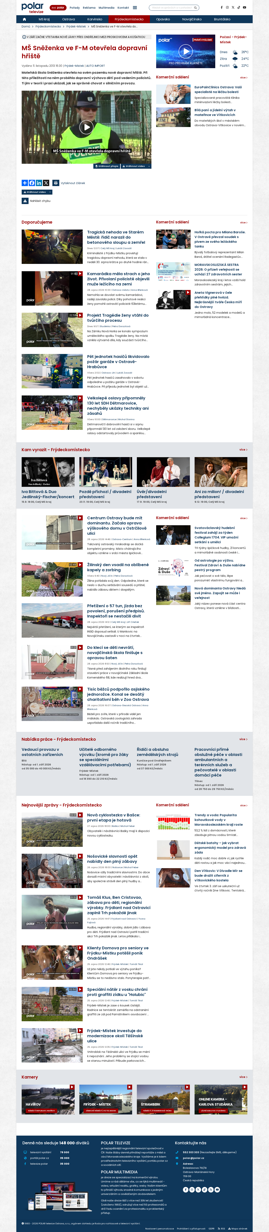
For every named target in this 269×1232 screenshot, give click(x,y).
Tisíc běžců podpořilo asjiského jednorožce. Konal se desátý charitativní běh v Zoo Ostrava (118, 694)
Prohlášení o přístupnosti (191, 1228)
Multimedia (106, 8)
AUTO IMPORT (95, 66)
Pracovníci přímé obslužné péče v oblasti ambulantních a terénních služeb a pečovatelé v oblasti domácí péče (218, 762)
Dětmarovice (109, 419)
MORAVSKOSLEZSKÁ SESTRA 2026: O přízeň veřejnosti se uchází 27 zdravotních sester (218, 270)
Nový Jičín (107, 575)
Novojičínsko (191, 19)
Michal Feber (128, 826)
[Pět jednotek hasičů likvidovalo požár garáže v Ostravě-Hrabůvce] (52, 371)
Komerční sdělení (172, 77)
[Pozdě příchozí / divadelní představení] (105, 472)
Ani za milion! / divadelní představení (219, 494)
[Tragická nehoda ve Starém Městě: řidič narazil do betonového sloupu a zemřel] (52, 247)
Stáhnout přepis (108, 166)
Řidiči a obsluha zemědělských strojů (157, 752)
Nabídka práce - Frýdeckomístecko (59, 739)
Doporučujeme (37, 222)
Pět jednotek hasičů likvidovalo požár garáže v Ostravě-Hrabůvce (118, 362)
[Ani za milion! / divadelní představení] (221, 472)
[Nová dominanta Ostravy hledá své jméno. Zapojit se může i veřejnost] (173, 595)
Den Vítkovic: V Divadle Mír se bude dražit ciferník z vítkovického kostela (218, 876)
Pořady (75, 8)
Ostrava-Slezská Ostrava (126, 705)
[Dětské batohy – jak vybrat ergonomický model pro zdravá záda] (173, 850)
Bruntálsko (222, 19)
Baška (115, 826)
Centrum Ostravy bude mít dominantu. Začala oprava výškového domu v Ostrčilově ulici (117, 525)
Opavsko (163, 19)
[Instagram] (227, 7)
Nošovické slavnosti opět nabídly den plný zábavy (112, 859)
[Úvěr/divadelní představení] (163, 472)
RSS (223, 1228)
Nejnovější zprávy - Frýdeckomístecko (62, 805)
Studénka (105, 326)
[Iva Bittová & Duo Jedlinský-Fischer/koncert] (48, 472)
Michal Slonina (126, 419)
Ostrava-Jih (108, 372)
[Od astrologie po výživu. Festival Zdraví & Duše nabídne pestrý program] (173, 567)
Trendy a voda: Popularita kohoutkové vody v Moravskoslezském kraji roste (219, 820)
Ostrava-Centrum (122, 539)
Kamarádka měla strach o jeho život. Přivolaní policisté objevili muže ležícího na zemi (118, 279)
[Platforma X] (233, 7)
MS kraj (44, 19)
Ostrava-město (120, 290)
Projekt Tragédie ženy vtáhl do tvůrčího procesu (118, 317)
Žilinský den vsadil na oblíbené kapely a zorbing (118, 567)
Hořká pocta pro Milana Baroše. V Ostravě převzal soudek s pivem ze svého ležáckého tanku (220, 239)
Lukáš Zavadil (124, 248)
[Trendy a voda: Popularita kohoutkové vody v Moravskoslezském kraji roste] (173, 822)
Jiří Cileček (133, 622)
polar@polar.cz (193, 1158)
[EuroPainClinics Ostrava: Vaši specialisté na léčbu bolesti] (173, 94)
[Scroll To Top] (262, 1227)
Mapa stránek (239, 1228)
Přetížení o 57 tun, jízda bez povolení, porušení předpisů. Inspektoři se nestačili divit (116, 611)
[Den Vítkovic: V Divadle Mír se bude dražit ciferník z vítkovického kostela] (173, 878)
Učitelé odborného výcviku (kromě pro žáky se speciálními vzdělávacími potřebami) (105, 757)
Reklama (89, 8)
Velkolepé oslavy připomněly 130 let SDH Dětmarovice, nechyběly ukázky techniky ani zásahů (118, 405)
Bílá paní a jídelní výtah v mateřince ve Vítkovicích (215, 112)
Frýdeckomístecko (129, 19)
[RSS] (211, 1189)
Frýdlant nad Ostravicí (124, 918)
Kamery (30, 1077)
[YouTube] (244, 7)
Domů (26, 26)
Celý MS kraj (107, 248)
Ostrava (68, 19)
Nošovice (117, 867)
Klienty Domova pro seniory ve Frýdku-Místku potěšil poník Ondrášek (118, 953)
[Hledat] (195, 8)
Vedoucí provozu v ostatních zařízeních (42, 752)
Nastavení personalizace (159, 1228)
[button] (135, 7)
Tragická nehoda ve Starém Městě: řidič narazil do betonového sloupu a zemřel (116, 237)
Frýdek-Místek (76, 26)
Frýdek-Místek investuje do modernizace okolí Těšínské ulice (115, 1036)
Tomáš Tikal (136, 964)
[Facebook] (221, 7)
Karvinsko (94, 19)
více (242, 450)
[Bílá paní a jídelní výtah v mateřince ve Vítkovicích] (173, 117)
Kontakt (123, 8)
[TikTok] (238, 7)
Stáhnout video (135, 166)
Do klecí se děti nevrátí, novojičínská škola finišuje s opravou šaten (115, 653)
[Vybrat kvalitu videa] (148, 166)
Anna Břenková (139, 290)
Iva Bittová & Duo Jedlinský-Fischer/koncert (48, 494)
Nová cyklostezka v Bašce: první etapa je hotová (113, 817)
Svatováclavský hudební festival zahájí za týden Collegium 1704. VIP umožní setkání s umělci (216, 535)
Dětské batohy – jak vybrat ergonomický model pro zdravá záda (220, 848)
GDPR (211, 1228)
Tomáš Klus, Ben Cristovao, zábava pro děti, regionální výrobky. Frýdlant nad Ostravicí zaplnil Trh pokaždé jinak (118, 905)
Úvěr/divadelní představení (152, 494)
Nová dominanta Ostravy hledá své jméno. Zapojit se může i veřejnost (220, 593)
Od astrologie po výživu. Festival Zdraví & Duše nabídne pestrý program (220, 565)
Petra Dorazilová (121, 326)
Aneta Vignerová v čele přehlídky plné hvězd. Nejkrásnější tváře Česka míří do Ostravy (218, 299)
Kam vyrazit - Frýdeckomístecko (56, 450)
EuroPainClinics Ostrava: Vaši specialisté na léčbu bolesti (218, 89)
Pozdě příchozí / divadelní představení (105, 494)
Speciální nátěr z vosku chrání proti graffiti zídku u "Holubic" (117, 992)
